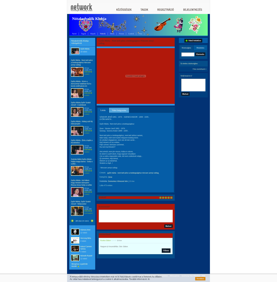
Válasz (166, 250)
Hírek (112, 34)
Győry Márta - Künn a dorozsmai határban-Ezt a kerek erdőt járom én (81, 83)
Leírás (102, 110)
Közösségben (186, 48)
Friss (140, 34)
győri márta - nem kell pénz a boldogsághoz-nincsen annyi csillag (133, 173)
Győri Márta (84, 49)
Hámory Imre (85, 230)
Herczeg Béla (85, 238)
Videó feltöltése (194, 41)
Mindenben (200, 48)
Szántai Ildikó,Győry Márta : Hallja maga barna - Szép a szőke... (81, 161)
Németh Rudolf (86, 256)
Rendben (200, 279)
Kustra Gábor (105, 240)
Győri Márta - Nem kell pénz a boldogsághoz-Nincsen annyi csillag (82, 62)
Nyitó (74, 34)
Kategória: (104, 177)
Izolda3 (86, 74)
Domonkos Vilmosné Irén (118, 181)
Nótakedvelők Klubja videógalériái (80, 42)
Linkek (131, 34)
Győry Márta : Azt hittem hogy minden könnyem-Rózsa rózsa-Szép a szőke (81, 182)
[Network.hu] (81, 9)
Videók (103, 34)
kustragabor (88, 213)
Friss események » (199, 69)
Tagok (83, 34)
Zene (110, 177)
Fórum (121, 34)
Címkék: (103, 173)
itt (148, 279)
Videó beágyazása (119, 110)
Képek (93, 34)
